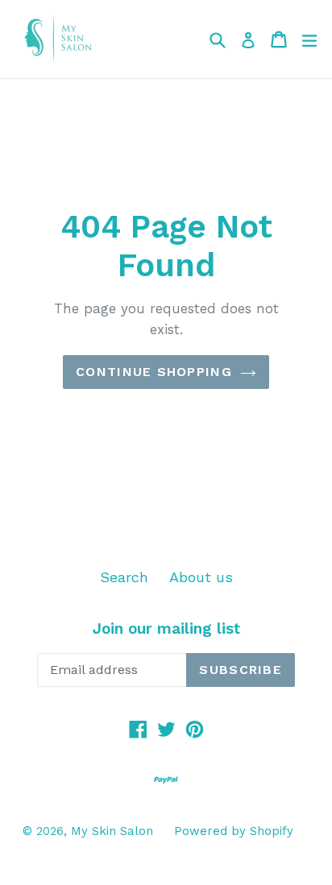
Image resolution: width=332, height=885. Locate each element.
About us (201, 577)
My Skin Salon (112, 831)
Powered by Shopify (233, 831)
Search (124, 577)
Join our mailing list (166, 629)
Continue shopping (154, 371)
